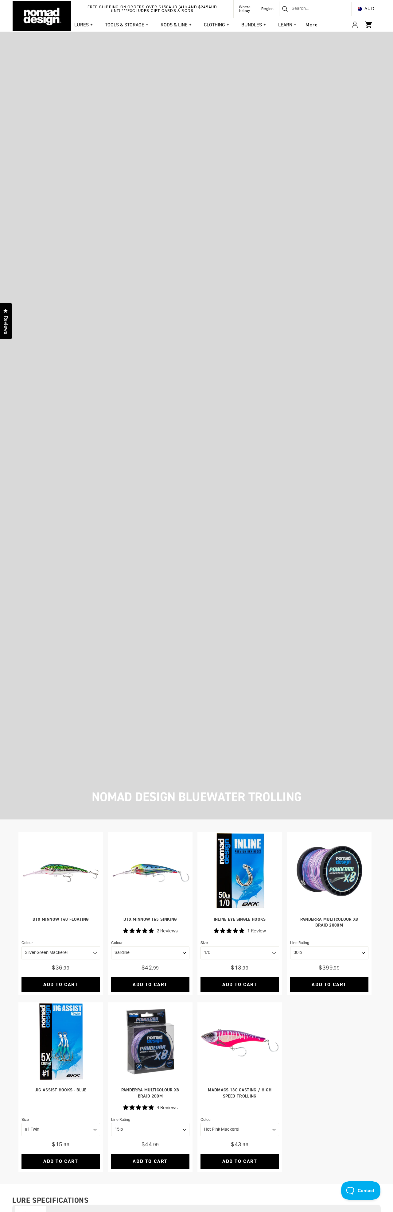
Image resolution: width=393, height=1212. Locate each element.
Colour (27, 943)
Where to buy (245, 9)
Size (204, 943)
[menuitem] (311, 25)
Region (267, 9)
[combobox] (307, 9)
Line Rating (299, 943)
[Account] (355, 25)
